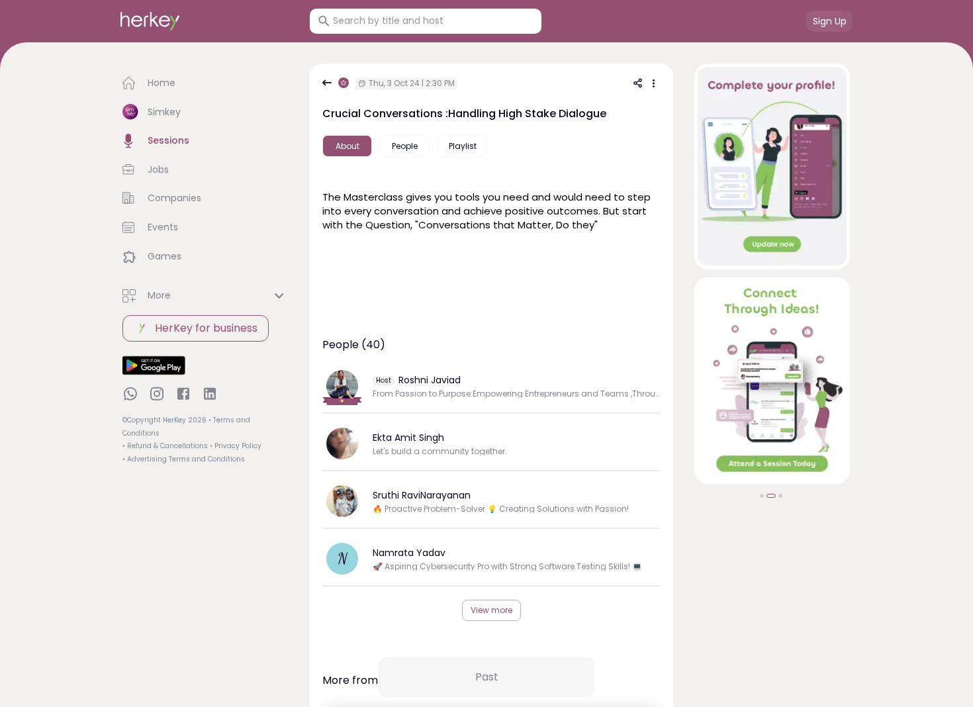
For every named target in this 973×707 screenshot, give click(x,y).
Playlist (463, 146)
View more (491, 610)
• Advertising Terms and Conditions (183, 459)
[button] (205, 83)
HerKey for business (206, 328)
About (347, 146)
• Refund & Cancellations (165, 446)
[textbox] (491, 209)
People (405, 146)
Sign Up (830, 21)
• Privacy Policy (235, 446)
